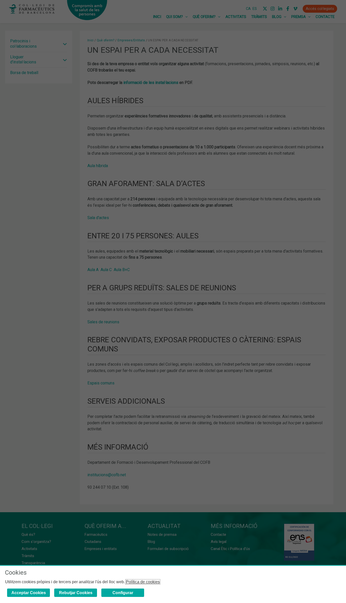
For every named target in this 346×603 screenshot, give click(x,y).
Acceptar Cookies (28, 593)
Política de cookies (143, 582)
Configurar (122, 593)
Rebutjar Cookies (75, 593)
